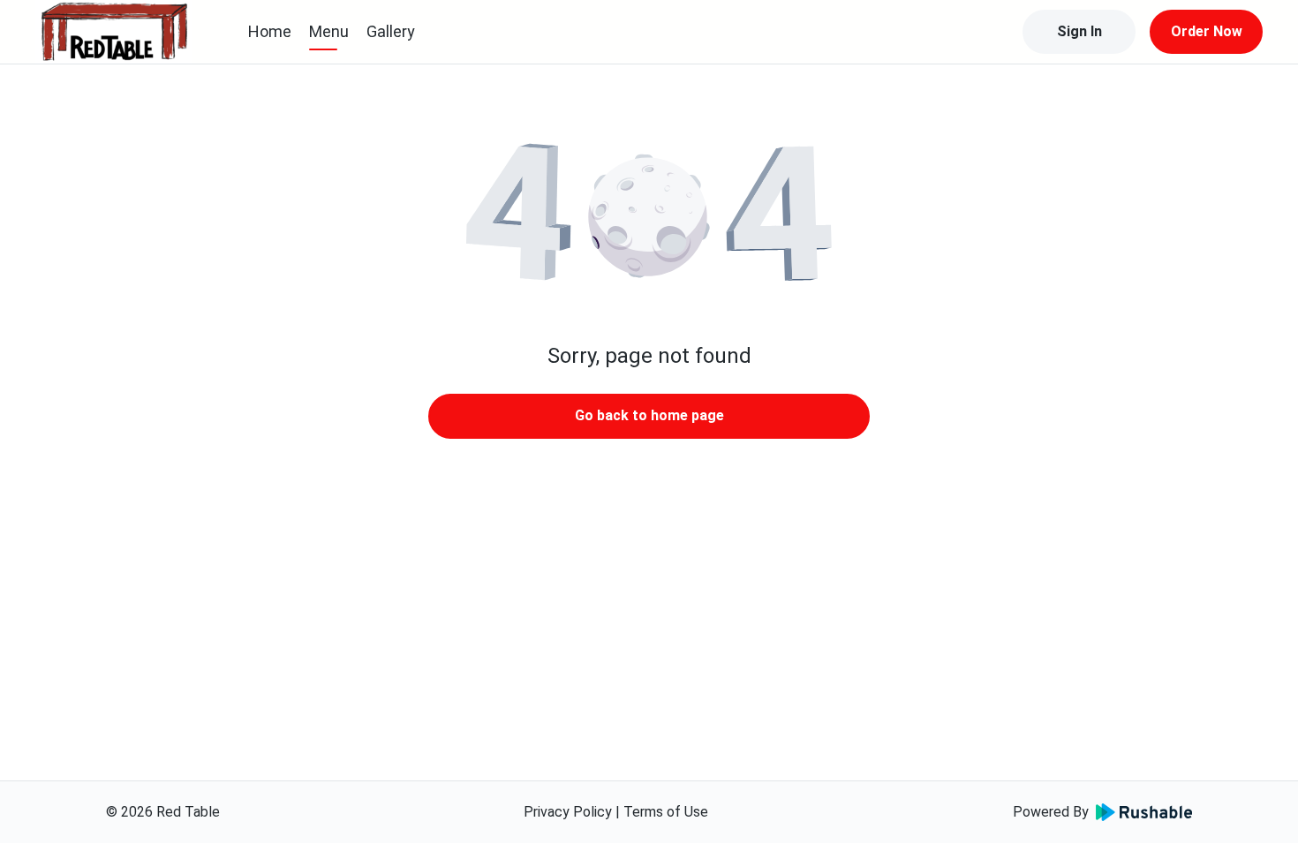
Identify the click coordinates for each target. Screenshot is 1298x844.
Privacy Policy (568, 811)
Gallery (390, 31)
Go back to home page (649, 415)
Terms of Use (665, 811)
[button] (649, 212)
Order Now (1206, 31)
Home (269, 31)
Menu (329, 31)
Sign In (1079, 31)
